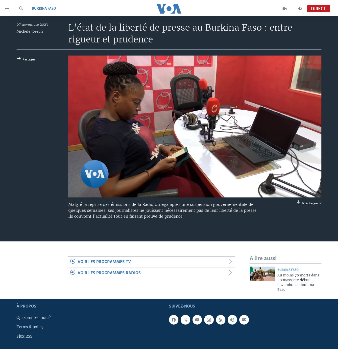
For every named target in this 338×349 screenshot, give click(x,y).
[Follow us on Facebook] (173, 319)
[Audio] (299, 8)
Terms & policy (30, 327)
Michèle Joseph (30, 31)
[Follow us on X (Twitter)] (185, 319)
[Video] (284, 8)
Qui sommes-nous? (34, 317)
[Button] (26, 60)
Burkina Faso (44, 9)
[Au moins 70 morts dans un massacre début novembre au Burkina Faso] (262, 274)
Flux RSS (24, 336)
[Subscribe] (244, 319)
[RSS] (220, 319)
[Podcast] (232, 319)
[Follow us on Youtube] (197, 319)
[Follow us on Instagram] (209, 319)
